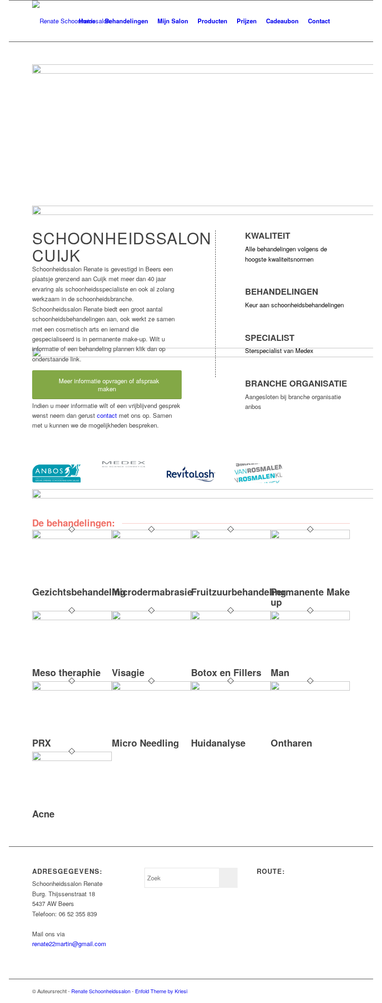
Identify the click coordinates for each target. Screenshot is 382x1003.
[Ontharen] (310, 688)
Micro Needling (145, 742)
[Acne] (72, 758)
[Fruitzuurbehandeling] (231, 536)
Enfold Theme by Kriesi (161, 991)
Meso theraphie (66, 672)
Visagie (128, 672)
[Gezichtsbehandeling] (72, 536)
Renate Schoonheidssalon (100, 991)
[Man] (310, 617)
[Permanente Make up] (310, 536)
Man (280, 672)
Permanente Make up (310, 597)
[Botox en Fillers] (231, 617)
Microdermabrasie (152, 591)
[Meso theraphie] (72, 617)
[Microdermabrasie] (151, 536)
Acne (43, 813)
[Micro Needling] (151, 688)
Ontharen (291, 742)
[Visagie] (151, 617)
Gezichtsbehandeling (79, 591)
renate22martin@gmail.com (69, 943)
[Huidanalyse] (231, 688)
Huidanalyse (218, 742)
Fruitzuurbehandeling (238, 591)
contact (107, 415)
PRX (41, 742)
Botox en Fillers (226, 672)
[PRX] (72, 688)
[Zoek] (342, 21)
